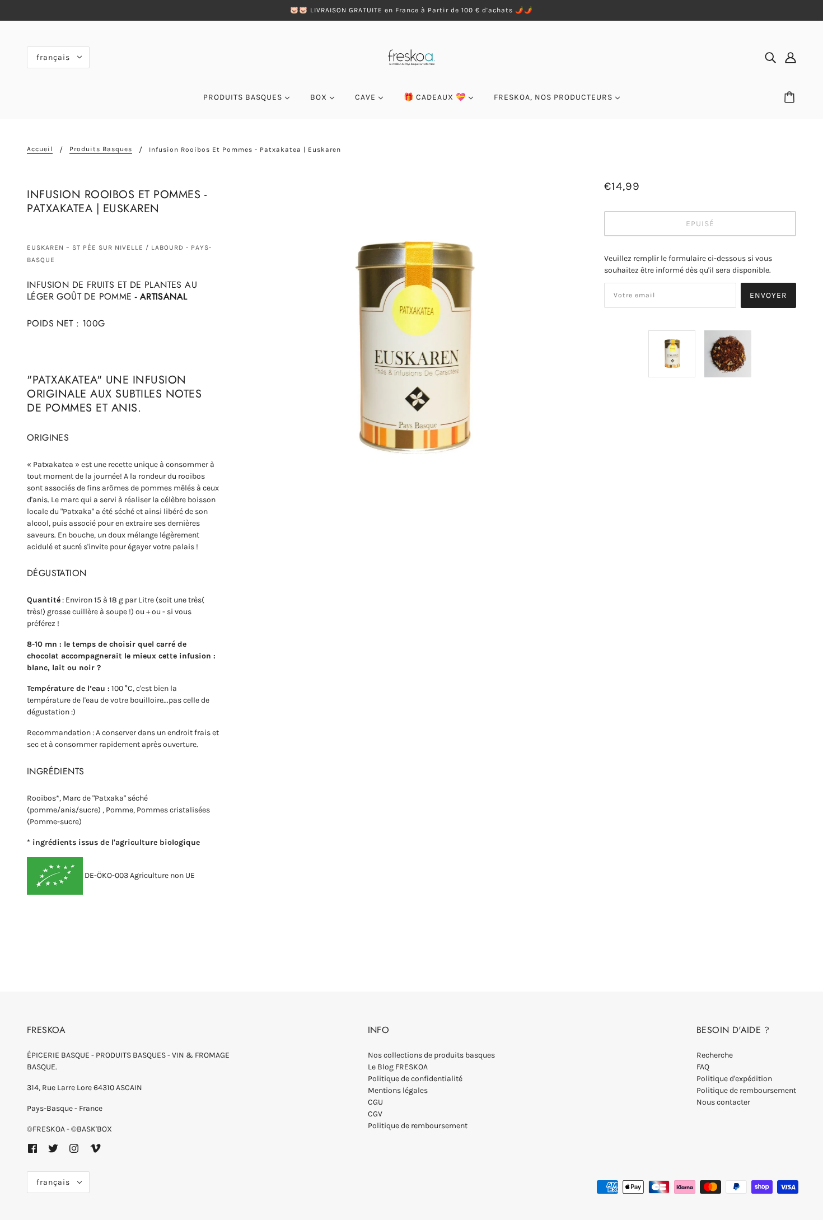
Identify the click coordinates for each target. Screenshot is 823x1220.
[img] (770, 57)
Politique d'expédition (734, 1078)
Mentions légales (398, 1090)
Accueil (40, 149)
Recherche (714, 1055)
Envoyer (768, 295)
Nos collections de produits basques (431, 1055)
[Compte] (790, 57)
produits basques (100, 149)
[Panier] (791, 97)
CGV (375, 1114)
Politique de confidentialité (415, 1078)
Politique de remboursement (417, 1125)
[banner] (411, 56)
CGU (375, 1102)
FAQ (702, 1067)
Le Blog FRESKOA (398, 1067)
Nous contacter (723, 1102)
